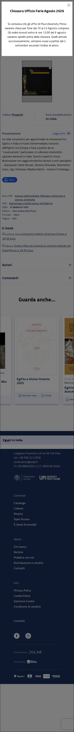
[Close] (68, 5)
